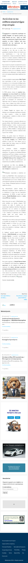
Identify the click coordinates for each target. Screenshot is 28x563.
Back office (17, 553)
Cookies (4, 553)
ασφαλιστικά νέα (10, 11)
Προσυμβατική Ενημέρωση (19, 546)
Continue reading (6, 326)
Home (4, 11)
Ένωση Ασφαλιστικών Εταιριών (9, 540)
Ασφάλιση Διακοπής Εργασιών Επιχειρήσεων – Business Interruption (14, 319)
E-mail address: (7, 487)
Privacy (24, 550)
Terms (10, 553)
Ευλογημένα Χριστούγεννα (9, 339)
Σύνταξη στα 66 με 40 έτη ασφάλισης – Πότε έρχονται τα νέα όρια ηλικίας (13, 358)
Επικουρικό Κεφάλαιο (6, 546)
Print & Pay (17, 550)
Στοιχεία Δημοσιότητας (7, 550)
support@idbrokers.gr (6, 3)
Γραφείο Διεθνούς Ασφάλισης (8, 543)
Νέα (23, 553)
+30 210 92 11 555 (6, 1)
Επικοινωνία (4, 556)
